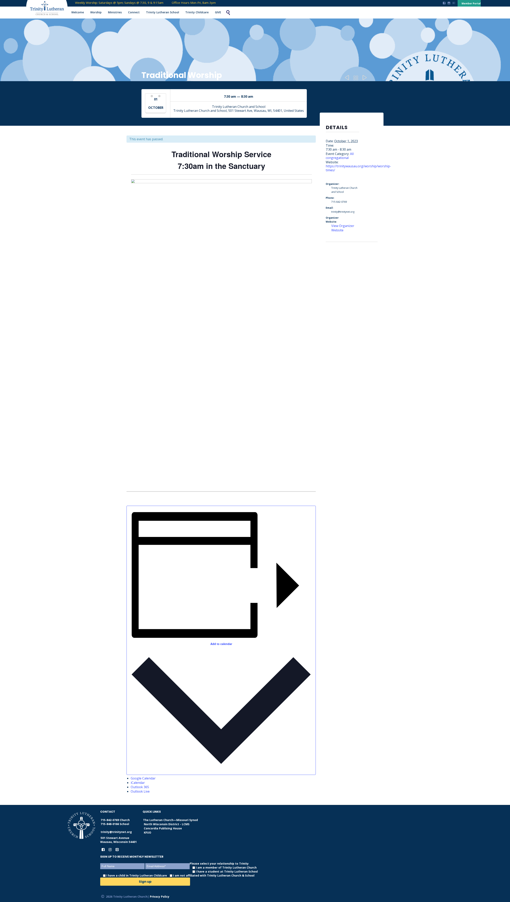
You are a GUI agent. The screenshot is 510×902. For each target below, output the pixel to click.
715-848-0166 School (115, 824)
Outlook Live (140, 791)
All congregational (340, 156)
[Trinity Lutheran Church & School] (43, 8)
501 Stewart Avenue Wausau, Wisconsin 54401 (118, 840)
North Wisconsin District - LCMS (166, 824)
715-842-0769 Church (115, 820)
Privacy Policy (159, 896)
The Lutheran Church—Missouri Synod (170, 820)
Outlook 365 (140, 787)
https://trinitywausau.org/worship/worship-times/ (358, 168)
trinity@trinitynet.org (116, 832)
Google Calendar (143, 778)
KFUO (147, 832)
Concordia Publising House (163, 828)
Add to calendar (221, 644)
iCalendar (138, 782)
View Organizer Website (342, 228)
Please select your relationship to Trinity (182, 869)
